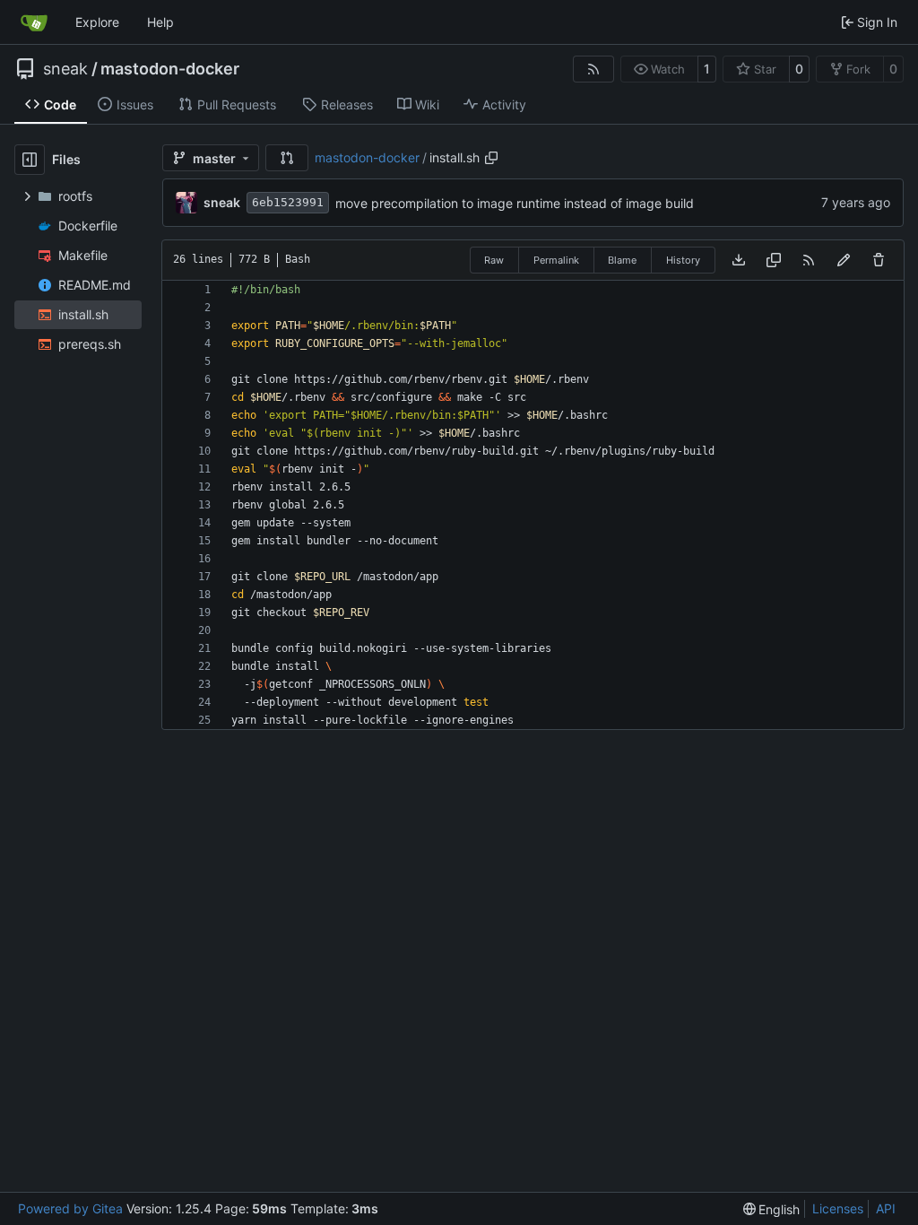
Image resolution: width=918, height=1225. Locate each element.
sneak (65, 69)
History (683, 260)
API (886, 1208)
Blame (622, 260)
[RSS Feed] (593, 69)
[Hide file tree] (29, 159)
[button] (286, 157)
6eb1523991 (288, 202)
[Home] (34, 22)
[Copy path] (491, 158)
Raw (494, 260)
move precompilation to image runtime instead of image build (514, 203)
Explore (97, 22)
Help (160, 22)
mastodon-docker (169, 69)
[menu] (772, 1209)
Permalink (556, 260)
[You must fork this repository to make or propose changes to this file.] (843, 260)
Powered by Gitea (70, 1208)
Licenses (837, 1208)
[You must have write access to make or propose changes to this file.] (878, 260)
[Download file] (738, 260)
